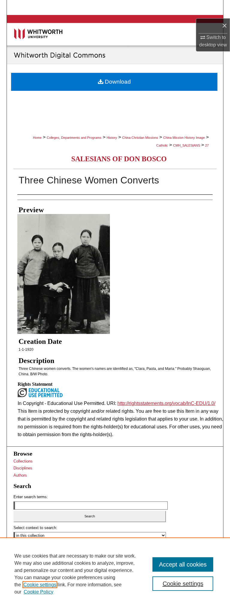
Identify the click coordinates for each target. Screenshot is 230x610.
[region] (115, 573)
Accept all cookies (183, 564)
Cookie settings (39, 584)
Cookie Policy (38, 591)
